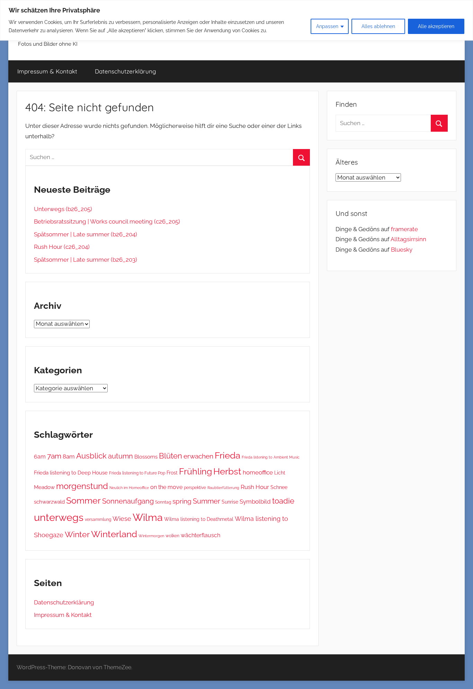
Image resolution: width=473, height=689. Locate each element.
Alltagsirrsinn (408, 239)
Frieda (227, 455)
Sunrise (230, 502)
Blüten (170, 455)
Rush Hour (255, 486)
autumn (120, 456)
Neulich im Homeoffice (129, 488)
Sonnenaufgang (128, 501)
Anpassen (327, 26)
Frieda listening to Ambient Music (271, 457)
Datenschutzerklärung (125, 71)
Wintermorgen (151, 536)
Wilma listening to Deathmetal (198, 519)
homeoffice (258, 472)
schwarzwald (49, 502)
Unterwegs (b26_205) (63, 209)
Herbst (227, 471)
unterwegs (58, 517)
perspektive (195, 487)
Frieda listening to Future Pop (137, 473)
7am (54, 456)
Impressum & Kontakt (47, 71)
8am (69, 456)
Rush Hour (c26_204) (62, 246)
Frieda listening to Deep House (71, 473)
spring (181, 501)
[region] (236, 20)
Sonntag (163, 502)
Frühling (195, 471)
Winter (77, 534)
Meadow (44, 487)
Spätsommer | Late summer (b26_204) (85, 234)
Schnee (278, 487)
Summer (206, 501)
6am (40, 456)
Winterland (114, 534)
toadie (283, 500)
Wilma (148, 517)
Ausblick (91, 456)
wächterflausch (200, 535)
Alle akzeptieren (436, 26)
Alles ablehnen (378, 26)
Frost (172, 473)
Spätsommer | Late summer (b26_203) (85, 259)
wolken (172, 535)
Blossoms (146, 457)
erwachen (198, 456)
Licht (279, 473)
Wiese (122, 518)
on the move (166, 487)
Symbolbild (255, 501)
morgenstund (82, 486)
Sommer (83, 501)
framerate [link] (404, 229)
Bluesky (401, 249)
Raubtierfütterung (223, 488)
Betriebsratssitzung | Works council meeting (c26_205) (107, 221)
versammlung (98, 519)
